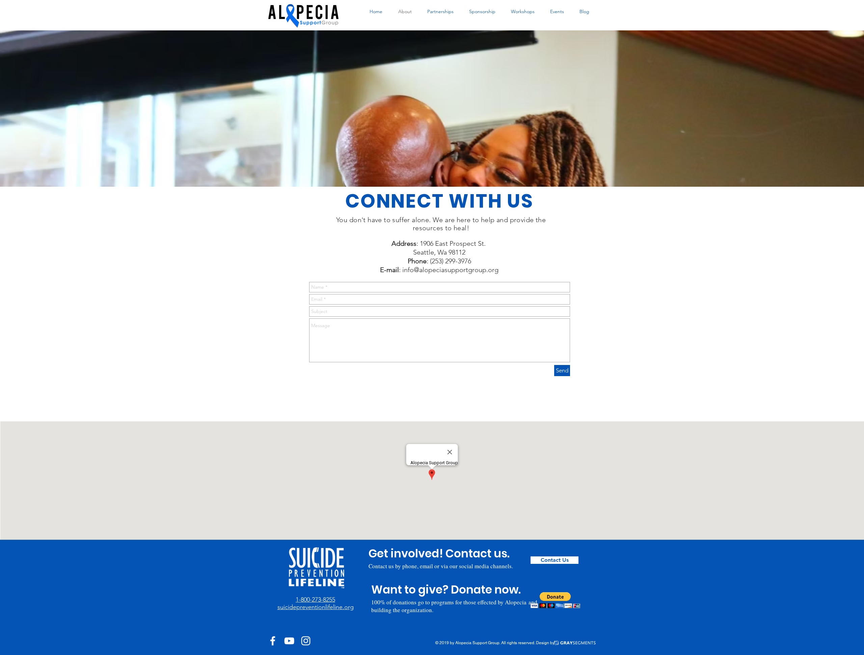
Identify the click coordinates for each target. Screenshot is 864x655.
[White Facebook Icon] (273, 641)
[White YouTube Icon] (289, 641)
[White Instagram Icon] (306, 641)
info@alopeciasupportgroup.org (450, 270)
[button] (555, 600)
